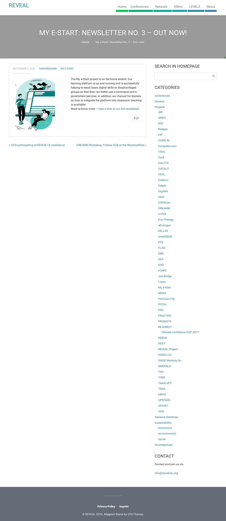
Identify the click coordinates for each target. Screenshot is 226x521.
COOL (161, 151)
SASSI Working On (169, 360)
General (159, 101)
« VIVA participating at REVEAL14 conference (37, 145)
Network (161, 6)
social (162, 439)
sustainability (163, 422)
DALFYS (163, 163)
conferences (162, 95)
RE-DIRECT (165, 327)
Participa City (166, 298)
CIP (160, 134)
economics (165, 427)
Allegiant (109, 514)
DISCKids (164, 202)
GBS (161, 253)
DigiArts (163, 191)
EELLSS (163, 231)
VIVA (161, 411)
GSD (161, 265)
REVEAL (19, 5)
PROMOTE (164, 321)
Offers (178, 6)
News (211, 6)
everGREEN (165, 236)
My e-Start (67, 68)
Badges (163, 129)
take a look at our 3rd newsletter (118, 108)
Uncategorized (164, 444)
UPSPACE (164, 400)
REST (161, 343)
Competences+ (167, 146)
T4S (160, 371)
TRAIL (162, 388)
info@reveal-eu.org (166, 473)
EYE (160, 242)
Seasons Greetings (166, 417)
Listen (162, 281)
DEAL (161, 174)
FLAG (161, 248)
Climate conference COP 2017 (180, 332)
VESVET (163, 405)
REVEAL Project (168, 349)
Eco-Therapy (166, 219)
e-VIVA (162, 214)
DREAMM (164, 208)
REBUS (162, 337)
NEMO (162, 293)
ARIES (162, 117)
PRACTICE (164, 315)
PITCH (162, 304)
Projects (160, 107)
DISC (161, 197)
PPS (160, 310)
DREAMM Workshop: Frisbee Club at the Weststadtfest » (111, 145)
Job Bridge (165, 276)
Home (122, 6)
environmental (167, 433)
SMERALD (164, 366)
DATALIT (163, 168)
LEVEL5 (194, 6)
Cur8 (161, 157)
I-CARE (162, 270)
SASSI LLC (164, 354)
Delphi (162, 185)
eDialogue (164, 225)
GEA (160, 259)
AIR (160, 112)
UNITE (162, 394)
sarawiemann (48, 68)
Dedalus (163, 180)
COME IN (163, 140)
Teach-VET (165, 383)
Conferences (139, 6)
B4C (160, 123)
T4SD (161, 377)
